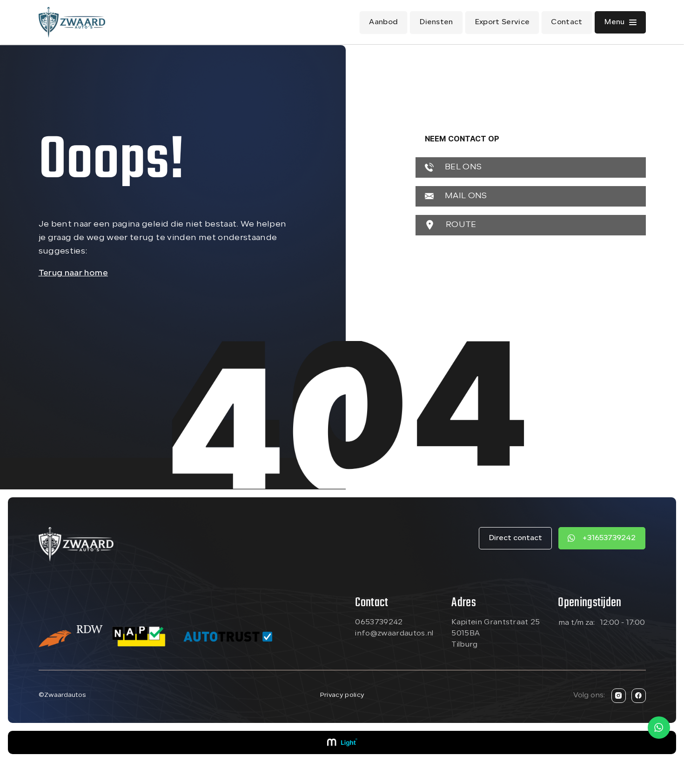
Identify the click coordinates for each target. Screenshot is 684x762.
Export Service (502, 22)
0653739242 (378, 622)
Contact (566, 22)
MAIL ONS (465, 196)
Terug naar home (73, 273)
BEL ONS (462, 167)
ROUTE (460, 225)
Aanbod (383, 22)
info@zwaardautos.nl (394, 633)
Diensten (436, 22)
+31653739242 (609, 538)
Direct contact (515, 538)
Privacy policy (342, 695)
